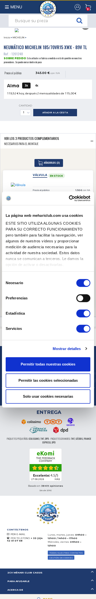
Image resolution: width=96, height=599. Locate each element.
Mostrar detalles (67, 349)
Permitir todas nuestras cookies (48, 364)
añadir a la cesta (55, 112)
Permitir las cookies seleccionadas (48, 380)
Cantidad (25, 105)
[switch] (83, 298)
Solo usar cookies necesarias (48, 396)
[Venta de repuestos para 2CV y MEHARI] (48, 6)
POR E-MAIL (18, 534)
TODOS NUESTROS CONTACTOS (66, 553)
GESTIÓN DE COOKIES (61, 557)
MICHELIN (18, 37)
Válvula (40, 175)
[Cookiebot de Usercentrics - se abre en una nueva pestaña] (69, 198)
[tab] (48, 140)
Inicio (7, 37)
